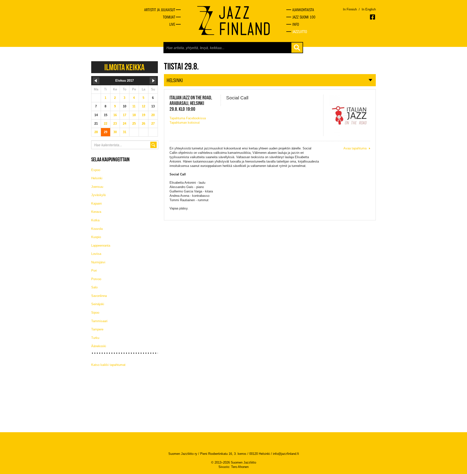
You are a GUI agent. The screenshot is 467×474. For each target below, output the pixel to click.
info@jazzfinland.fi (286, 454)
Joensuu (97, 187)
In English (369, 9)
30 (115, 132)
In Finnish (350, 9)
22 (105, 123)
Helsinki (96, 178)
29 (105, 132)
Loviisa (96, 254)
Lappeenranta (100, 245)
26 (143, 123)
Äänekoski (98, 346)
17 (124, 115)
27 (153, 123)
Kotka (95, 220)
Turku (95, 338)
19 (143, 115)
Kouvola (97, 229)
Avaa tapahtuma (355, 148)
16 (115, 115)
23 (115, 123)
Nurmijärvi (98, 262)
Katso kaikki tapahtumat (108, 365)
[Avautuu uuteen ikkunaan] (373, 17)
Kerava (96, 212)
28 (96, 132)
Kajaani (96, 203)
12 (143, 106)
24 (124, 123)
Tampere (97, 329)
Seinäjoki (97, 304)
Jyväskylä (98, 195)
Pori (94, 270)
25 (134, 123)
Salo (94, 287)
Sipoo (95, 312)
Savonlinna (99, 296)
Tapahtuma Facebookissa (188, 118)
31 (124, 132)
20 (153, 115)
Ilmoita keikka (124, 67)
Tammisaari (99, 321)
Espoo (95, 170)
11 (133, 106)
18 (134, 115)
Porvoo (96, 279)
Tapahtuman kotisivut (185, 122)
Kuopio (96, 237)
